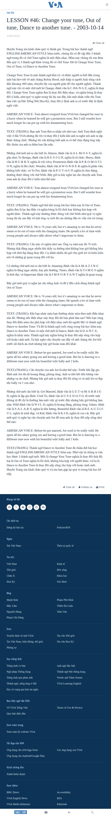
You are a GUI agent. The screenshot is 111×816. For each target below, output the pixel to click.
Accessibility (64, 792)
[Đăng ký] (43, 507)
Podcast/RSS (63, 527)
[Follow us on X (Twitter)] (16, 507)
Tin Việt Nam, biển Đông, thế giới (25, 641)
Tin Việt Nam (14, 545)
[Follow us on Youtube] (23, 507)
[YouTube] (46, 812)
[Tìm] (92, 812)
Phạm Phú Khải (65, 600)
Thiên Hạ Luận (65, 606)
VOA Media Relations (18, 804)
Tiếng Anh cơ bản (16, 665)
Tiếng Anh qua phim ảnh (20, 677)
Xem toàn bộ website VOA (21, 732)
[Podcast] (36, 507)
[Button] (98, 43)
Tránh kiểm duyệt (16, 774)
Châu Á (11, 575)
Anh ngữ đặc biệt (66, 665)
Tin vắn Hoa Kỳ (65, 641)
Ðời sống (62, 570)
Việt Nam (12, 564)
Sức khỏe (62, 581)
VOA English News (17, 798)
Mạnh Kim (12, 600)
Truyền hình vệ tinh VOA (20, 636)
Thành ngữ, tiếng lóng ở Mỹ (22, 683)
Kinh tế (61, 564)
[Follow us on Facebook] (9, 507)
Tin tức (10, 12)
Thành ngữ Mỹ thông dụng (71, 671)
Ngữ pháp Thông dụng (18, 671)
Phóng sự (11, 647)
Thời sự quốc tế (65, 545)
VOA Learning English (69, 683)
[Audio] (69, 812)
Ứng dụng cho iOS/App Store (22, 750)
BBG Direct (13, 792)
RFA (59, 798)
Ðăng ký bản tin (15, 527)
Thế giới (11, 570)
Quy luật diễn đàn (16, 713)
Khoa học (62, 575)
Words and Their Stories (70, 677)
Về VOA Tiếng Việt (17, 707)
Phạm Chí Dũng (15, 617)
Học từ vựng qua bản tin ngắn (22, 689)
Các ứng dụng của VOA (69, 750)
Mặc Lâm (12, 606)
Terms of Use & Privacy (70, 707)
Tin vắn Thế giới (66, 636)
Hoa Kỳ (11, 581)
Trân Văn (62, 611)
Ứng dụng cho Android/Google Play (26, 756)
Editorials (62, 804)
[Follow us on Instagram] (29, 507)
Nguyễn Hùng (14, 611)
